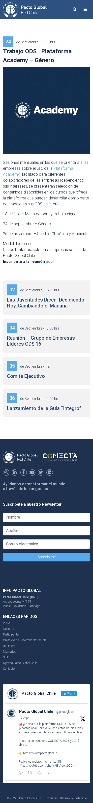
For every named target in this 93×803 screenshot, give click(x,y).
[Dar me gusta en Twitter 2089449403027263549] (41, 773)
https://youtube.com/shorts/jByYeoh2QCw (47, 765)
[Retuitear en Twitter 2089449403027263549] (31, 773)
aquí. (50, 261)
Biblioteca (9, 646)
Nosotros (9, 629)
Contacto (9, 668)
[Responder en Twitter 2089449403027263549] (22, 773)
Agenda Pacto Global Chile (20, 663)
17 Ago (24, 718)
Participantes (11, 634)
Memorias (9, 651)
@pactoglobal (65, 712)
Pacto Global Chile (36, 711)
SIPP (6, 657)
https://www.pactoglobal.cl (40, 753)
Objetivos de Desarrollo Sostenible (24, 640)
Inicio (6, 623)
